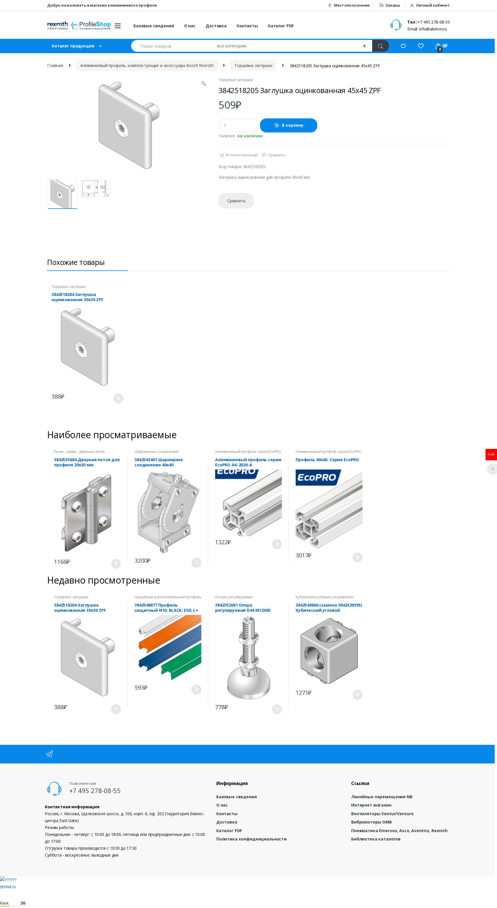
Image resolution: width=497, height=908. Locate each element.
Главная (55, 65)
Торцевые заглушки (253, 65)
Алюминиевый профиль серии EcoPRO (248, 451)
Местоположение (352, 5)
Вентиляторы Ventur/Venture (382, 813)
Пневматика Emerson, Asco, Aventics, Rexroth (399, 830)
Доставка (216, 25)
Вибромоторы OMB (371, 822)
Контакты (247, 25)
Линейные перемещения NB (381, 796)
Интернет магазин (371, 805)
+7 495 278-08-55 (95, 790)
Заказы (392, 5)
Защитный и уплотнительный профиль (168, 597)
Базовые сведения (153, 25)
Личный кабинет (433, 5)
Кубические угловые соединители (324, 597)
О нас (190, 25)
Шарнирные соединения (156, 451)
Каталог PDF (281, 25)
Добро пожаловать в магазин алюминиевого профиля (101, 5)
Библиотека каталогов (376, 839)
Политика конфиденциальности (251, 839)
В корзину (292, 125)
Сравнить (277, 154)
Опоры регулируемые (233, 597)
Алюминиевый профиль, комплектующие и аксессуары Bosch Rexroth (146, 65)
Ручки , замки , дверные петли (79, 451)
